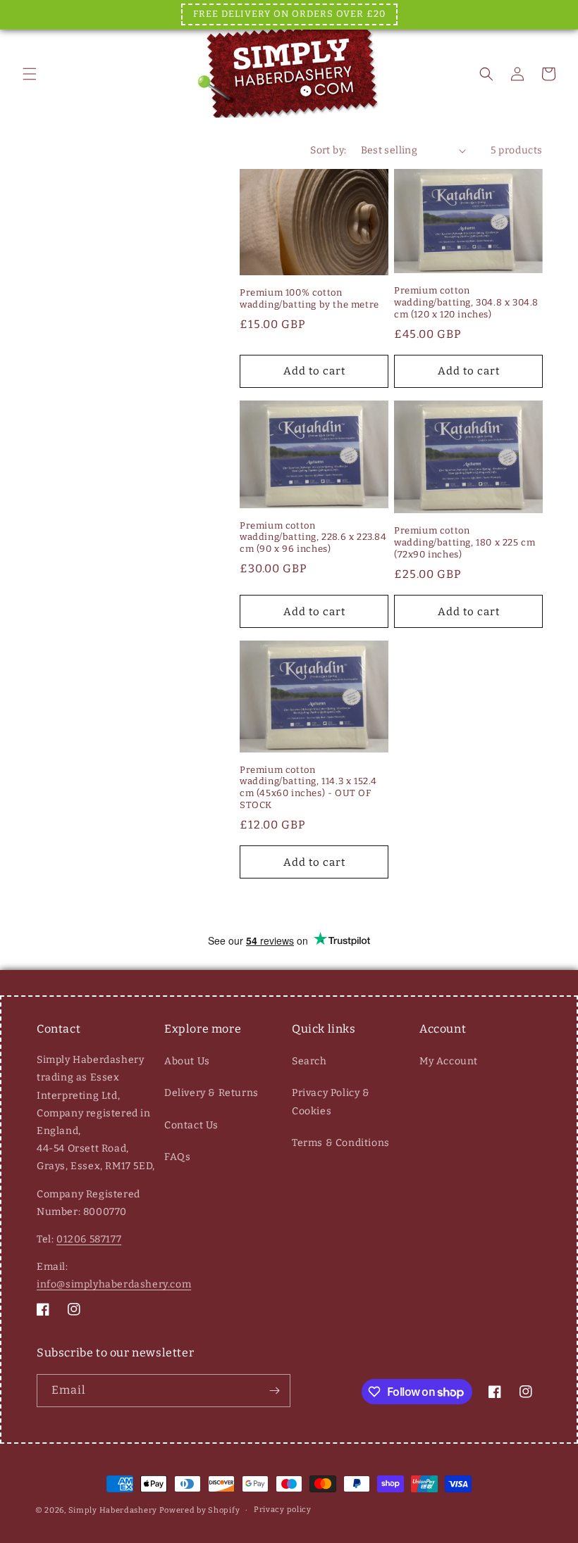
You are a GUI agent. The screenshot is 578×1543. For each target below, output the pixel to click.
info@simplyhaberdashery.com (114, 1284)
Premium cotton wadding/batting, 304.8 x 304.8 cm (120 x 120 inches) (466, 302)
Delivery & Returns (211, 1093)
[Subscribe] (274, 1390)
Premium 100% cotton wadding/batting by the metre (309, 298)
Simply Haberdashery (112, 1510)
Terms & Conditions (341, 1143)
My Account (448, 1061)
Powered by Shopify (199, 1510)
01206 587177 (88, 1239)
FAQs (177, 1157)
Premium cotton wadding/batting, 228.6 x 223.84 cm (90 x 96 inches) (313, 537)
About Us (187, 1061)
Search (309, 1061)
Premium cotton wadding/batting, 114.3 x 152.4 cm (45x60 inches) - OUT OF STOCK (308, 787)
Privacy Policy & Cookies (331, 1101)
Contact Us (191, 1125)
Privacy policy (283, 1509)
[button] (29, 73)
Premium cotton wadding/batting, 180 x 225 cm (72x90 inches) (464, 542)
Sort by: (328, 150)
